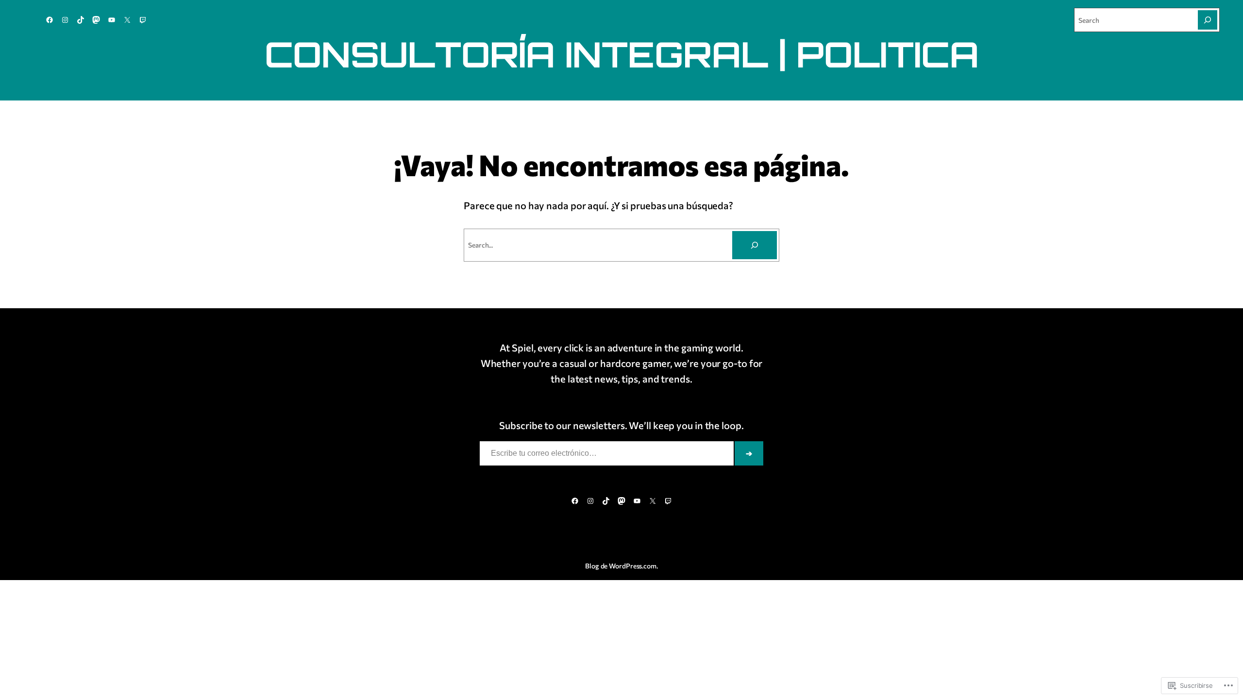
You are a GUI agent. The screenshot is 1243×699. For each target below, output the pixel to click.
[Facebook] (49, 20)
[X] (127, 20)
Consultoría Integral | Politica (622, 54)
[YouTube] (112, 20)
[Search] (1207, 20)
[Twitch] (143, 20)
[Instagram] (65, 20)
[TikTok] (80, 20)
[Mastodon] (96, 20)
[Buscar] (754, 245)
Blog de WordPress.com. (621, 566)
